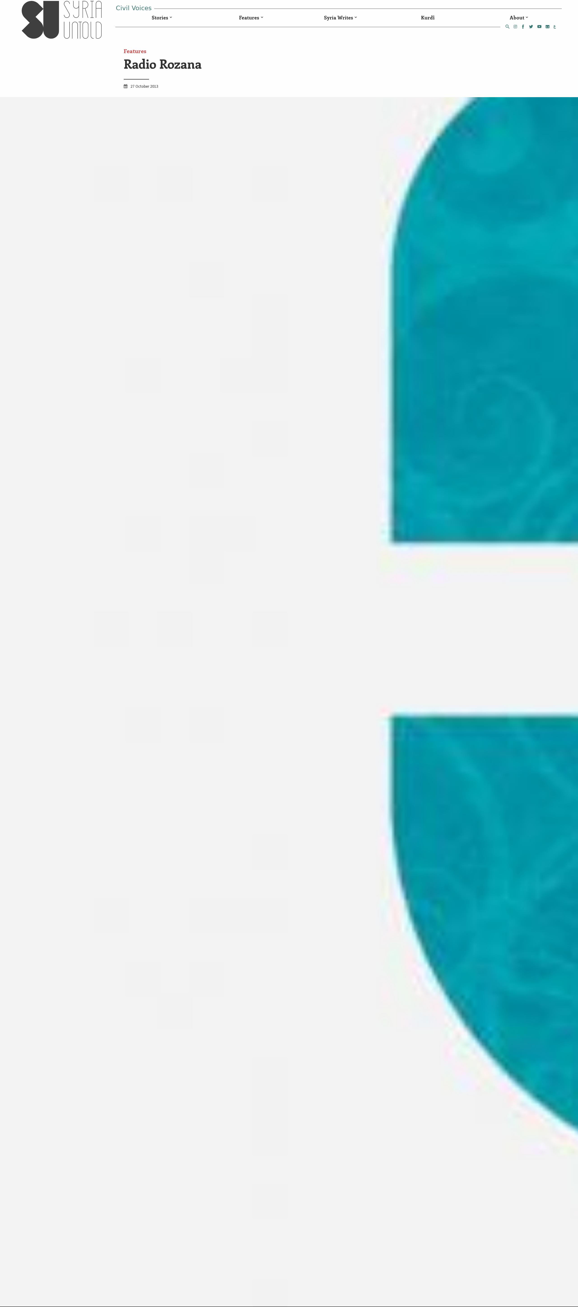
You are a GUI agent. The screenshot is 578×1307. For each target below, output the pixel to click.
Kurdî (428, 17)
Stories (160, 17)
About (517, 17)
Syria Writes (338, 17)
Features (249, 17)
